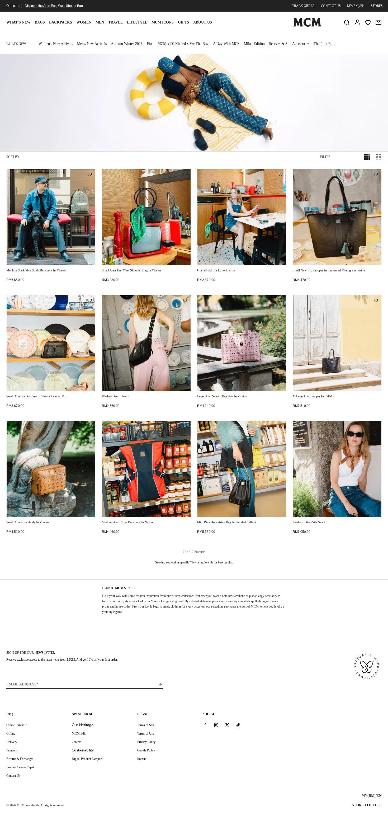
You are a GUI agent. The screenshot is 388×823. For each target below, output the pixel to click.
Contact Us (13, 776)
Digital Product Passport (87, 759)
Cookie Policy (146, 750)
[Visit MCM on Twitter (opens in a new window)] (227, 724)
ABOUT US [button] (202, 22)
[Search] (347, 22)
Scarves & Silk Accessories (289, 44)
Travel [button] (115, 22)
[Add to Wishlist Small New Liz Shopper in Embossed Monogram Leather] (376, 175)
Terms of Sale (145, 725)
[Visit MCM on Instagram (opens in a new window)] (216, 724)
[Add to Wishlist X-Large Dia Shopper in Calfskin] (376, 301)
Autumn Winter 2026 (127, 44)
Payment (11, 750)
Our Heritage (82, 725)
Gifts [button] (183, 22)
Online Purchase (16, 725)
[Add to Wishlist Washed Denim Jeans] (185, 301)
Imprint (141, 759)
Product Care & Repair (20, 767)
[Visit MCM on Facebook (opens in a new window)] (205, 724)
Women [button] (83, 22)
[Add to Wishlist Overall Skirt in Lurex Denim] (280, 175)
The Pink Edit (324, 44)
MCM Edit (79, 733)
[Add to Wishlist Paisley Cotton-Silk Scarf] (376, 427)
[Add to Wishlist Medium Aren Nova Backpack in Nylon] (185, 427)
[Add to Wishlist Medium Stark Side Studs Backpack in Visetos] (90, 175)
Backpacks (60, 22)
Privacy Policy (146, 742)
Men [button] (100, 22)
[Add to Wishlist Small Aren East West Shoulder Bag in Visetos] (185, 175)
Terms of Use (145, 733)
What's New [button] (18, 22)
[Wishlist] (368, 22)
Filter (325, 157)
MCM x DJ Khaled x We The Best (183, 44)
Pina (150, 44)
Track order (303, 6)
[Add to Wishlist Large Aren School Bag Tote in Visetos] (280, 301)
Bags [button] (40, 22)
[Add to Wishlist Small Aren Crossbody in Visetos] (90, 427)
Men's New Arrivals (92, 44)
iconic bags (152, 606)
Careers (76, 742)
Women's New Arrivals (56, 44)
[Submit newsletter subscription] (160, 684)
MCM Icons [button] (163, 22)
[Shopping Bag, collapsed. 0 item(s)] (378, 22)
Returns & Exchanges (20, 759)
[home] (307, 25)
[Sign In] (357, 22)
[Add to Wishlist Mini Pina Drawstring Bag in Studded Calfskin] (280, 427)
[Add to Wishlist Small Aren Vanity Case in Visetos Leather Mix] (90, 301)
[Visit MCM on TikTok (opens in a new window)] (238, 724)
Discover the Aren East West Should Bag (54, 6)
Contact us (331, 6)
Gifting (10, 733)
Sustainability (83, 750)
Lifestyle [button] (137, 22)
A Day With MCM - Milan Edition (239, 44)
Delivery (11, 742)
